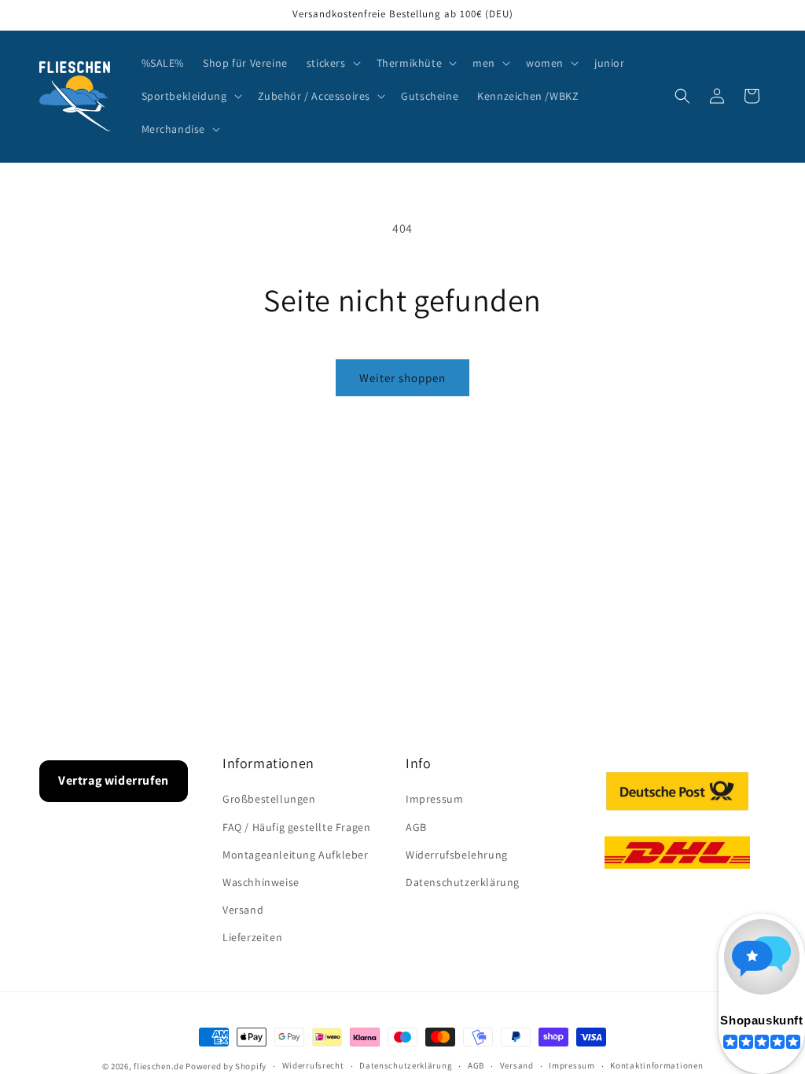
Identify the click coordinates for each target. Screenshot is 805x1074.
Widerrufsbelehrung (457, 855)
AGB (416, 827)
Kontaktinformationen (656, 1065)
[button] (332, 62)
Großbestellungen (269, 799)
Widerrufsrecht (313, 1065)
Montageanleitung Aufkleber (295, 855)
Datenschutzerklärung (463, 882)
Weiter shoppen (402, 377)
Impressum (434, 799)
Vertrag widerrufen (113, 780)
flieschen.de (158, 1066)
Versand (242, 910)
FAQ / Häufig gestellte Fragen (296, 827)
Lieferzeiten (252, 937)
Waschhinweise (261, 882)
